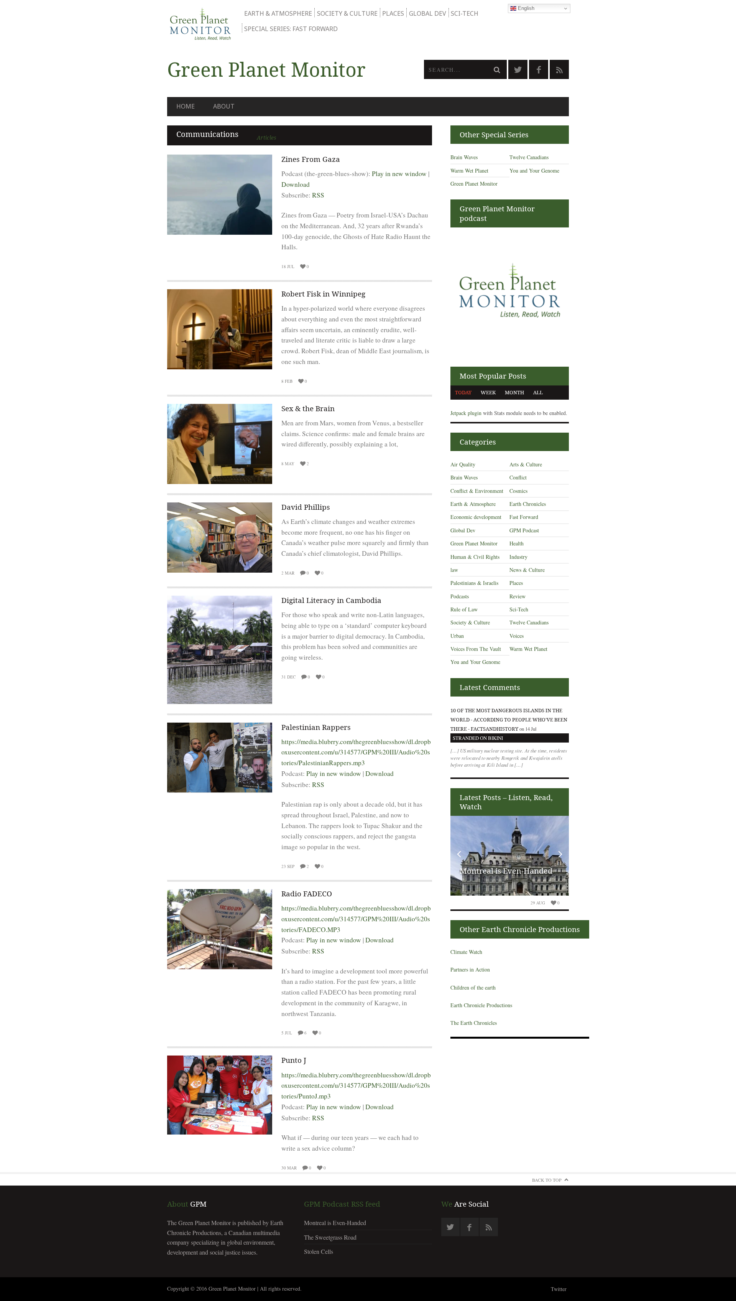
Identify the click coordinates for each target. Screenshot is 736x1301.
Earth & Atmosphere (278, 13)
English (525, 8)
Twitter (559, 1289)
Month (514, 392)
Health (516, 543)
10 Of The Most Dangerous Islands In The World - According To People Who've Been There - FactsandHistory (508, 719)
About (224, 106)
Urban (457, 635)
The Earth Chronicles (473, 1022)
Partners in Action (470, 969)
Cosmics (518, 490)
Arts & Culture (525, 464)
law (454, 569)
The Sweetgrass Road (330, 1237)
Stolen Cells (318, 1251)
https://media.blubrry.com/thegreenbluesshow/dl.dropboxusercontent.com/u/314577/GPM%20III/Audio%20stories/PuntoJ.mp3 (356, 1085)
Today (463, 392)
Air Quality (462, 464)
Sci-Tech (464, 13)
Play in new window (399, 173)
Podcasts (459, 596)
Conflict (518, 477)
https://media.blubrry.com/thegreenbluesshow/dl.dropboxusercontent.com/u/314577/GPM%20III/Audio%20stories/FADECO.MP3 (356, 919)
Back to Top (547, 1180)
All (538, 392)
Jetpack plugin (465, 413)
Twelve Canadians (529, 157)
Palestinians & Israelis (474, 582)
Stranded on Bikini (478, 737)
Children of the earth (473, 987)
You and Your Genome (534, 170)
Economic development (475, 516)
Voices (516, 635)
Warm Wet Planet (469, 170)
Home (185, 106)
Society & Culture (347, 13)
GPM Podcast (524, 530)
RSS (318, 195)
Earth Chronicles (527, 503)
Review (517, 596)
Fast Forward (523, 516)
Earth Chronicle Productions (481, 1005)
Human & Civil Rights (474, 556)
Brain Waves (464, 157)
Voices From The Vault (475, 648)
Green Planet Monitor (474, 183)
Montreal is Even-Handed (506, 871)
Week (488, 392)
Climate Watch (466, 951)
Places (393, 13)
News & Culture (527, 569)
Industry (518, 556)
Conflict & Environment (476, 490)
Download (295, 184)
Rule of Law (464, 609)
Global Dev (427, 13)
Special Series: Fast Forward (291, 29)
